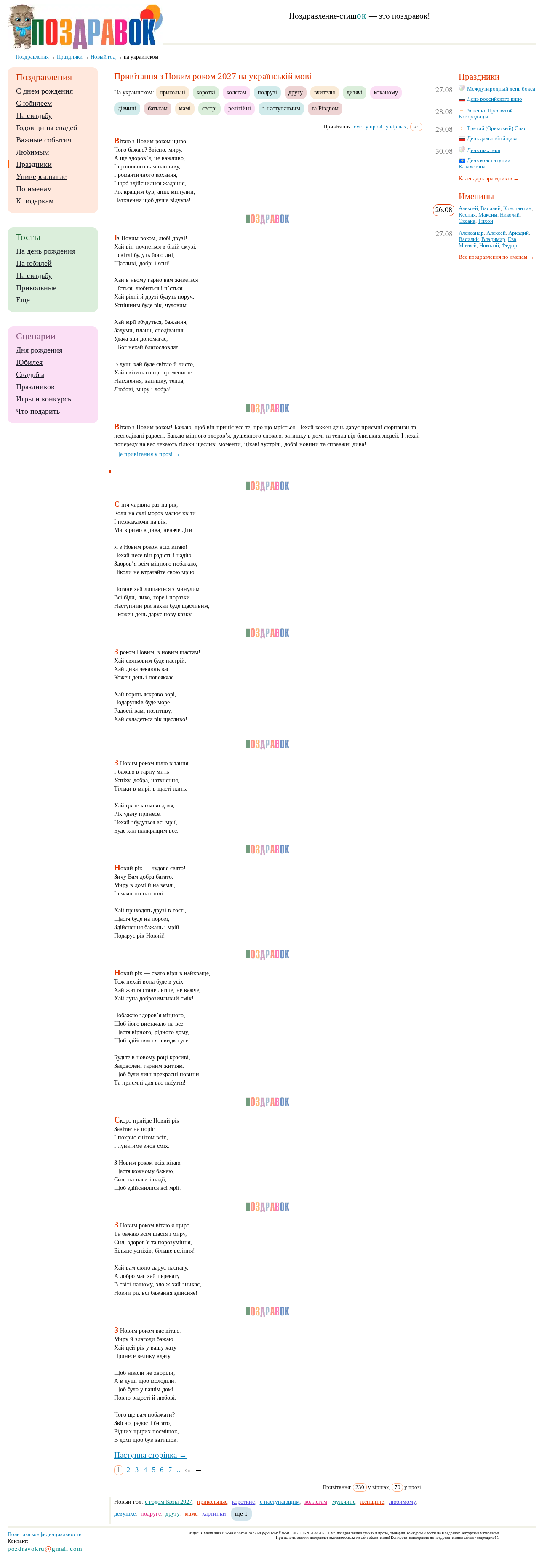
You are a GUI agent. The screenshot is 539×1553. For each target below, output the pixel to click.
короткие (243, 1501)
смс (358, 126)
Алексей (468, 208)
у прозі (374, 126)
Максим (487, 215)
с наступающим (280, 1501)
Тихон (485, 221)
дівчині (127, 108)
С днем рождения (44, 91)
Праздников (35, 386)
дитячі (355, 92)
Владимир (493, 239)
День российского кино (494, 99)
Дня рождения (39, 350)
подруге (151, 1513)
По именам (34, 188)
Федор (509, 246)
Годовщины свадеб (46, 127)
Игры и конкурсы (44, 399)
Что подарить (38, 411)
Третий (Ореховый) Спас (496, 128)
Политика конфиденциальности (45, 1534)
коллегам (315, 1501)
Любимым (32, 152)
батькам (158, 108)
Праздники (34, 164)
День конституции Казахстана (484, 164)
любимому (402, 1501)
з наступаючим (281, 108)
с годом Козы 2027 (168, 1501)
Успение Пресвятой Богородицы (486, 114)
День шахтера (483, 150)
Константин (517, 208)
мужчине (343, 1501)
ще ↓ (241, 1513)
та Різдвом (325, 108)
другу (295, 92)
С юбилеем (34, 103)
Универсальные (41, 176)
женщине (372, 1501)
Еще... (26, 300)
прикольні (172, 92)
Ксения (467, 215)
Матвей (468, 246)
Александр (471, 233)
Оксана (467, 221)
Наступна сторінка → (150, 1455)
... (179, 1469)
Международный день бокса (501, 89)
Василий (490, 208)
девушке (125, 1513)
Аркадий (518, 233)
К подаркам (34, 201)
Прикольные (36, 287)
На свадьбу (34, 115)
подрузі (267, 92)
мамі (185, 108)
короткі (206, 92)
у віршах (396, 126)
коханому (386, 92)
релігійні (239, 108)
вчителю (324, 92)
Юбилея (29, 362)
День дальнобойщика (492, 139)
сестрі (209, 108)
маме (191, 1513)
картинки (214, 1513)
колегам (236, 92)
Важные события (43, 140)
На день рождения (45, 251)
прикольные (212, 1501)
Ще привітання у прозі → (147, 454)
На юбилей (34, 263)
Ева (512, 239)
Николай (510, 215)
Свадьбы (30, 374)
